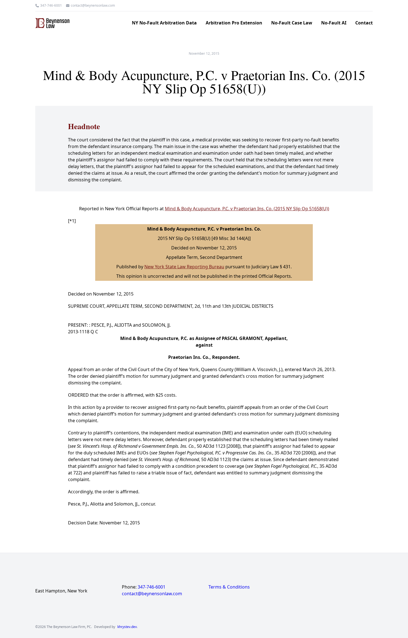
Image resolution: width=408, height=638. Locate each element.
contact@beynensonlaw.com (93, 5)
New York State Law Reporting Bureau (184, 267)
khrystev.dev (127, 627)
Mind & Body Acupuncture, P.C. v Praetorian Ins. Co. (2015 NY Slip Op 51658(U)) (247, 209)
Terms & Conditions (229, 587)
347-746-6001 (51, 5)
